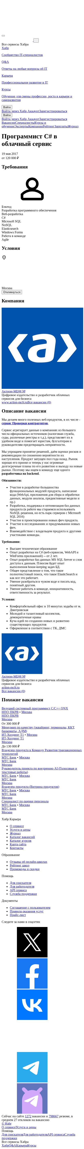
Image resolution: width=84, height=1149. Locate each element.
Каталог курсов (20, 840)
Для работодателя (22, 886)
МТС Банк (9, 757)
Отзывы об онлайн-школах (28, 861)
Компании (35, 126)
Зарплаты (61, 126)
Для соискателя (20, 883)
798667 (54, 1116)
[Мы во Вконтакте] (32, 1019)
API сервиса (18, 890)
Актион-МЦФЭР (13, 391)
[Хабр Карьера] (17, 40)
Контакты (16, 848)
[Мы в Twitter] (32, 956)
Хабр (5, 1145)
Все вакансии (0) (39, 402)
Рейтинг (48, 126)
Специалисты (24, 122)
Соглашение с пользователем (30, 907)
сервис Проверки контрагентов (25, 423)
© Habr (6, 1123)
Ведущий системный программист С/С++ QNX (35, 708)
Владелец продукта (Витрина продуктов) (30, 786)
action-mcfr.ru (11, 687)
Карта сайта (18, 844)
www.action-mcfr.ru (15, 402)
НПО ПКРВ (10, 712)
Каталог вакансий (22, 837)
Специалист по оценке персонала (25, 801)
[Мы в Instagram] (32, 1050)
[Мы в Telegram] (32, 1081)
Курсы (31, 1145)
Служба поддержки (23, 894)
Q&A (12, 1145)
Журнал (73, 126)
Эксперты (21, 126)
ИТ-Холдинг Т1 (13, 734)
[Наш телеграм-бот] (32, 1112)
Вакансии (8, 122)
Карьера (21, 1145)
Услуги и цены (20, 829)
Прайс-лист (18, 915)
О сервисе (17, 826)
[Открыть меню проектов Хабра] (3, 35)
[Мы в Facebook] (32, 987)
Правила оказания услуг (27, 911)
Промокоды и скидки (25, 869)
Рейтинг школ (19, 865)
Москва (26, 712)
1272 (28, 1116)
